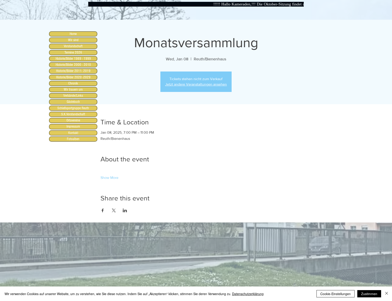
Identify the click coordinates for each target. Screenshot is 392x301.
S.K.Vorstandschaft (73, 114)
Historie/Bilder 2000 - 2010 (73, 65)
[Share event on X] (114, 210)
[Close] (386, 293)
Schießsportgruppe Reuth (73, 108)
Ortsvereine (73, 120)
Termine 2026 (73, 52)
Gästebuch (73, 102)
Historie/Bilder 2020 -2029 (73, 77)
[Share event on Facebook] (102, 210)
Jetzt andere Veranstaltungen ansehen (196, 84)
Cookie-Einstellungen (335, 293)
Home (73, 34)
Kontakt (73, 133)
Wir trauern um (73, 89)
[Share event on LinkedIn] (125, 210)
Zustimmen (369, 293)
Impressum (73, 126)
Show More (109, 178)
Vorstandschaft (73, 46)
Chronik (73, 83)
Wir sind (73, 40)
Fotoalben (73, 139)
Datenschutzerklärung (248, 293)
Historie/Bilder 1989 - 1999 (73, 59)
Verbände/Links (73, 96)
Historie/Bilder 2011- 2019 (73, 71)
